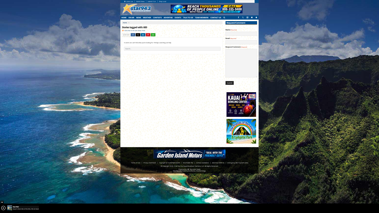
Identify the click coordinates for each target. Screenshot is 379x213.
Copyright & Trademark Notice (169, 163)
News (138, 17)
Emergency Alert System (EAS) (237, 163)
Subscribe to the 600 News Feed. (134, 30)
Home (123, 17)
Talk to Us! (188, 17)
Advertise (168, 17)
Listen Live (129, 1)
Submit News (140, 1)
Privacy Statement (149, 163)
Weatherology (201, 171)
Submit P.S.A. (152, 1)
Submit (229, 83)
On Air (131, 17)
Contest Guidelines (202, 163)
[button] (224, 17)
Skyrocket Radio (194, 169)
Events (178, 17)
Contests (157, 17)
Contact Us (215, 17)
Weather (147, 17)
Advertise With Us (218, 163)
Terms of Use (135, 163)
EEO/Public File (188, 163)
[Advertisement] (207, 8)
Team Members (201, 17)
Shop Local (162, 1)
